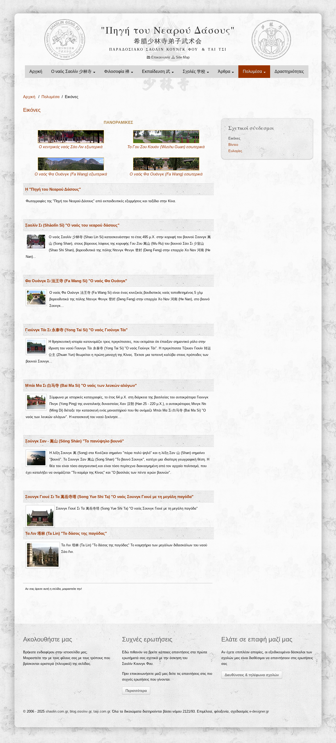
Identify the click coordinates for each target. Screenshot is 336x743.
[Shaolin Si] (71, 136)
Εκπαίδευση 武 (156, 71)
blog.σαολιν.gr (80, 711)
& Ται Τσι (214, 49)
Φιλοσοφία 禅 (117, 71)
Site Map (182, 57)
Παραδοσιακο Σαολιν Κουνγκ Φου (153, 49)
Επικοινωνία (160, 57)
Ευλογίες (235, 151)
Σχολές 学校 (194, 71)
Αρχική (35, 71)
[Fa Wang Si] (71, 163)
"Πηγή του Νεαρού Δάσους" (168, 29)
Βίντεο (233, 145)
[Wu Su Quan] (166, 136)
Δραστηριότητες (289, 71)
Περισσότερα (136, 690)
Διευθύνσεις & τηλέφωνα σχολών (252, 675)
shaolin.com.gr (57, 711)
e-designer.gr (259, 711)
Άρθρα (224, 71)
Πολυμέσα (253, 71)
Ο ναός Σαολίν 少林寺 (72, 71)
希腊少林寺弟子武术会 (168, 41)
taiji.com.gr (101, 711)
